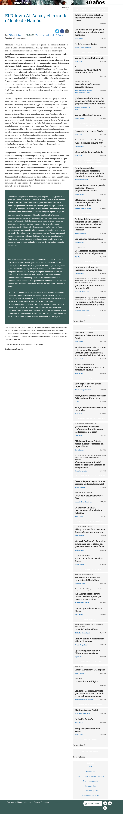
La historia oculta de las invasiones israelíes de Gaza (88, 268)
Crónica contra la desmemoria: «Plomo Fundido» (89, 640)
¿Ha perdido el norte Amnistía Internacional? (89, 287)
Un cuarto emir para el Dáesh (89, 131)
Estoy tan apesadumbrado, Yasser (87, 730)
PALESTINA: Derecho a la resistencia (90, 9)
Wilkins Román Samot (82, 603)
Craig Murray (79, 615)
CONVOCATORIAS (90, 739)
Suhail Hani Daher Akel (82, 713)
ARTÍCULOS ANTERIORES (90, 751)
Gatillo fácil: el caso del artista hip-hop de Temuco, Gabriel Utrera (89, 18)
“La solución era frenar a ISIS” (89, 142)
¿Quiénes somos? (93, 803)
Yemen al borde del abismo (88, 115)
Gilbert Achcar (15, 35)
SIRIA (90, 378)
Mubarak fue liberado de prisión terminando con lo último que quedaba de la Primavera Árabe (90, 544)
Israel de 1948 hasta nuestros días (89, 497)
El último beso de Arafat (86, 710)
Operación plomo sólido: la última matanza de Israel (87, 652)
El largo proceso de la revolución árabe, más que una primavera (90, 530)
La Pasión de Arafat (84, 719)
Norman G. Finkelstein (82, 292)
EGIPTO (90, 327)
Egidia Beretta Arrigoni (82, 633)
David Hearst (79, 341)
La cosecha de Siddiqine (86, 681)
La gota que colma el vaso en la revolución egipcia (89, 368)
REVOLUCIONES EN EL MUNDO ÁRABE (90, 521)
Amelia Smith (79, 359)
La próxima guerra (91, 790)
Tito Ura (77, 257)
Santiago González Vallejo (83, 209)
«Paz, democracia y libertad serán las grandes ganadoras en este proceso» (90, 465)
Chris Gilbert (79, 38)
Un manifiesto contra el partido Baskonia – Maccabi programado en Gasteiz (90, 188)
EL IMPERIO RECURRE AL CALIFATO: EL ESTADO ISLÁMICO (91, 124)
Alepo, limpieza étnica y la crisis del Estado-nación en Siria (90, 397)
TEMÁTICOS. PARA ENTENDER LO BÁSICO (90, 476)
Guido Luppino (79, 550)
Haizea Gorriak (79, 194)
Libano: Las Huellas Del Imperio (90, 669)
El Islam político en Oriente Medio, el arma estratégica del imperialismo (89, 444)
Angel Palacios (79, 673)
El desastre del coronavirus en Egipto (89, 336)
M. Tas (77, 402)
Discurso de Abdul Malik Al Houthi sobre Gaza (88, 71)
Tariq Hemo (78, 435)
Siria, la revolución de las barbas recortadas (90, 408)
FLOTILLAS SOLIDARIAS (90, 213)
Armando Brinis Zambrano (83, 502)
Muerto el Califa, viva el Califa (89, 152)
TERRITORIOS (90, 316)
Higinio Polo (79, 657)
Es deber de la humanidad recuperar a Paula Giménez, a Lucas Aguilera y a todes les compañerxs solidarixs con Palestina (88, 224)
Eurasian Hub (90, 786)
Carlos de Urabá (80, 583)
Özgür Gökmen (79, 564)
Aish (90, 766)
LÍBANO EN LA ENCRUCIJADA (90, 569)
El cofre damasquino (90, 781)
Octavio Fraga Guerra (81, 645)
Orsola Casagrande (81, 471)
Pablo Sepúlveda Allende (82, 92)
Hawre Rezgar (79, 450)
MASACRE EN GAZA (91, 619)
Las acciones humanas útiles (89, 238)
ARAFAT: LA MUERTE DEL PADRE (90, 704)
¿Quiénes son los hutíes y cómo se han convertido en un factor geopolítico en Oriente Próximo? (90, 101)
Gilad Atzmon (79, 723)
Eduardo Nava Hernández (83, 48)
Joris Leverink (79, 535)
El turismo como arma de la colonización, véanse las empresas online (88, 202)
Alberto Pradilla (80, 487)
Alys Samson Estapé (81, 179)
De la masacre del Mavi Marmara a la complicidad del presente (90, 252)
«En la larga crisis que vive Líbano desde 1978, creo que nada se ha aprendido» (88, 596)
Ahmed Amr (79, 735)
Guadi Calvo (78, 61)
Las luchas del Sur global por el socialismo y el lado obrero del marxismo (89, 32)
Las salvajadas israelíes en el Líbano (88, 609)
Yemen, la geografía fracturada (89, 58)
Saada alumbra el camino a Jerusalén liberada (87, 85)
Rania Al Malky (79, 373)
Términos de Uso (56, 802)
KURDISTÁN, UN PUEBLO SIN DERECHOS (91, 418)
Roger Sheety (79, 516)
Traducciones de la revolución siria (90, 776)
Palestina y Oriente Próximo (49, 35)
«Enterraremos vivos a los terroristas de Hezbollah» (87, 578)
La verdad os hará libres (86, 629)
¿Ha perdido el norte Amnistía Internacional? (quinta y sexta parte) (89, 305)
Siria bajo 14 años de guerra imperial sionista (88, 385)
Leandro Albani (79, 146)
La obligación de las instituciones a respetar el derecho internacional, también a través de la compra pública (90, 172)
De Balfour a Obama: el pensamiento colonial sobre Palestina (88, 510)
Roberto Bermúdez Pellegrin (83, 90)
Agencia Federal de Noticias (84, 699)
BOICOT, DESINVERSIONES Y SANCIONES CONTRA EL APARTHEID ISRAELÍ (91, 161)
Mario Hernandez (80, 233)
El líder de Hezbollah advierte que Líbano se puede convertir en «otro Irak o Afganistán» (89, 693)
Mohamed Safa (79, 242)
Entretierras (90, 771)
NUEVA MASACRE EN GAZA (90, 262)
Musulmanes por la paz (90, 795)
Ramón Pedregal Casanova (83, 390)
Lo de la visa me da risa (86, 44)
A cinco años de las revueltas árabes (89, 559)
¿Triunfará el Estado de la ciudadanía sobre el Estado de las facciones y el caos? (89, 429)
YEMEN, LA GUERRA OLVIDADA (90, 52)
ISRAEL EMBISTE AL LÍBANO (91, 662)
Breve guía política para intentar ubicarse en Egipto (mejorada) (90, 482)
